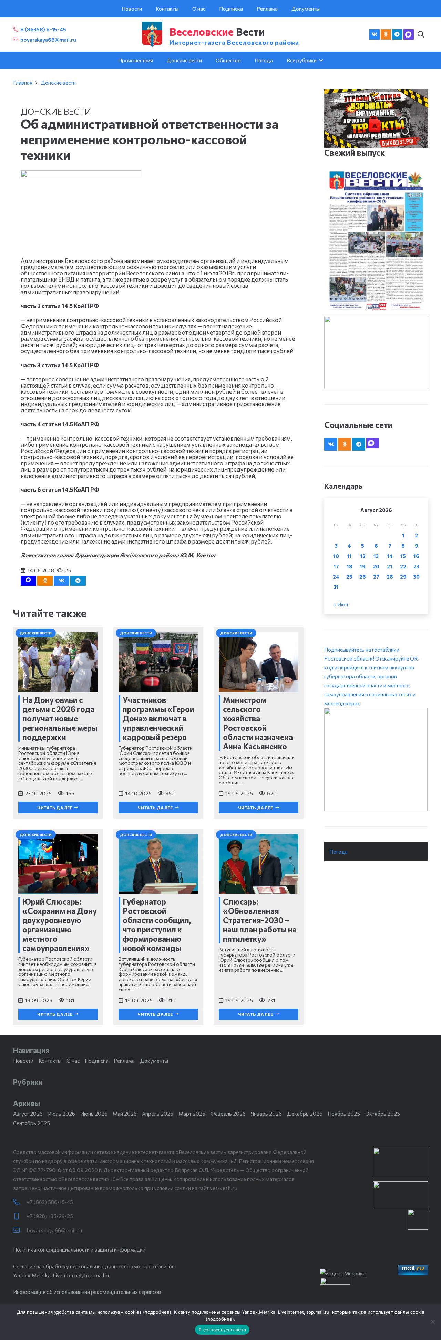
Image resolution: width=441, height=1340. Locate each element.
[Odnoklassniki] (386, 34)
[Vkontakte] (374, 34)
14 (390, 556)
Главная (22, 83)
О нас (73, 1060)
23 (416, 566)
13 (376, 556)
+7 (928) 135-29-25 (50, 1216)
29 (403, 576)
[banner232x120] (400, 1162)
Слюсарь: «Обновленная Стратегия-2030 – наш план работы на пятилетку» (260, 920)
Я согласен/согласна (222, 1329)
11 (349, 556)
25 (349, 576)
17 (336, 566)
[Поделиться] (61, 581)
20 (376, 566)
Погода (338, 851)
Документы (154, 1060)
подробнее (157, 1312)
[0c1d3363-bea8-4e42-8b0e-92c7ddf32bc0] (376, 759)
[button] (421, 34)
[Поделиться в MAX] (28, 581)
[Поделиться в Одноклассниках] (45, 581)
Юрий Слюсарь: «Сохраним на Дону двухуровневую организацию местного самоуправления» (59, 925)
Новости (23, 1060)
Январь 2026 (266, 1113)
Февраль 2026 (228, 1113)
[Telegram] (397, 34)
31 (336, 587)
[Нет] (432, 1321)
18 (349, 566)
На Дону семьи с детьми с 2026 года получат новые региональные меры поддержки (60, 718)
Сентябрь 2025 (31, 1123)
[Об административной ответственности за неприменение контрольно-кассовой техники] (81, 175)
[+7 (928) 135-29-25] (20, 1216)
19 (363, 566)
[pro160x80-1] (400, 1195)
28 (390, 576)
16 (416, 556)
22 (403, 566)
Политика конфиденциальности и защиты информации (79, 1249)
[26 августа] (376, 241)
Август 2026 (28, 1113)
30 (416, 576)
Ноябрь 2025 (344, 1113)
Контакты (50, 1060)
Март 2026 (191, 1113)
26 (362, 576)
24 (336, 576)
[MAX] (408, 34)
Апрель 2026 (157, 1113)
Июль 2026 (61, 1113)
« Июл (340, 604)
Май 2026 (125, 1113)
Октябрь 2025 (382, 1113)
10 (336, 556)
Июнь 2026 (93, 1113)
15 (403, 556)
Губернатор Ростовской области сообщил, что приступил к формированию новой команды (157, 925)
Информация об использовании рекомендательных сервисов (87, 1292)
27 (376, 576)
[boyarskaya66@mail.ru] (20, 1230)
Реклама (124, 1060)
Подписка (97, 1060)
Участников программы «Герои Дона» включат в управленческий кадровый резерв (158, 718)
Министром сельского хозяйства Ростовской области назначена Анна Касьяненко (258, 723)
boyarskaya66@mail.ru (54, 1230)
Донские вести (58, 83)
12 (363, 556)
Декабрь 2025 (304, 1113)
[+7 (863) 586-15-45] (20, 1202)
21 (389, 566)
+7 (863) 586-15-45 (50, 1202)
